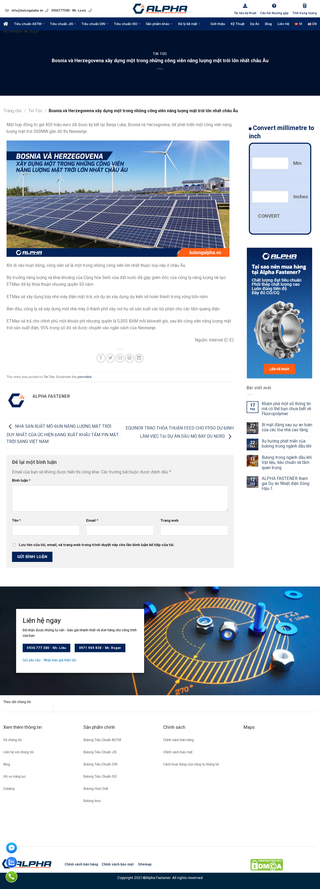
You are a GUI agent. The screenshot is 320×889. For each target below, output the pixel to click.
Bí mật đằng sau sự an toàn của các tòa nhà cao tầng (287, 427)
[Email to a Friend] (120, 358)
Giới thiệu (218, 24)
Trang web (169, 520)
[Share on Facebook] (101, 358)
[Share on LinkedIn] (139, 358)
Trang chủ (12, 110)
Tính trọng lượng (305, 13)
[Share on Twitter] (110, 358)
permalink (84, 377)
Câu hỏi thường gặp (274, 13)
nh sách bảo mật (120, 864)
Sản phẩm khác (158, 24)
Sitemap (145, 864)
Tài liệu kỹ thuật (245, 13)
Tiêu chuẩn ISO (125, 24)
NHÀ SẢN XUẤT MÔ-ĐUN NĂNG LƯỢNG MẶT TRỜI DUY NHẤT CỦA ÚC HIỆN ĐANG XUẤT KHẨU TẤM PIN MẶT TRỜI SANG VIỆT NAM (63, 434)
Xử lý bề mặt (187, 24)
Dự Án (254, 24)
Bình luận (21, 480)
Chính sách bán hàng (81, 864)
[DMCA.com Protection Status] (266, 864)
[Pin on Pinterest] (129, 358)
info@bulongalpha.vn (27, 10)
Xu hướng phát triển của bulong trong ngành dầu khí (286, 444)
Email (92, 520)
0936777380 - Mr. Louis (68, 10)
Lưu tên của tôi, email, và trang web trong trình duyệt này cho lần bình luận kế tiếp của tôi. (97, 545)
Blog (268, 24)
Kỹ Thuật (237, 24)
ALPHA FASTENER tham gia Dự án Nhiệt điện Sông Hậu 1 (285, 483)
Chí (104, 864)
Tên (16, 520)
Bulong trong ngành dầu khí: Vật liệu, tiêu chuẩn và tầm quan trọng (287, 462)
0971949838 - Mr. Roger (21, 31)
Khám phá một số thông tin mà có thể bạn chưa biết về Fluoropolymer (286, 408)
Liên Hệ (283, 24)
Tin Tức (160, 54)
